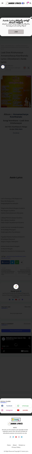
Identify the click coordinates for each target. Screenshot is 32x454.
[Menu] (2, 3)
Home (9, 445)
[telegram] (22, 437)
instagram (9, 410)
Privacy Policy (16, 447)
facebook (9, 406)
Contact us (22, 445)
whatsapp (25, 406)
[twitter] (13, 437)
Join (16, 32)
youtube (25, 410)
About (15, 445)
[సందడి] (16, 421)
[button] (23, 3)
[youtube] (16, 437)
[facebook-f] (10, 437)
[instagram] (19, 437)
